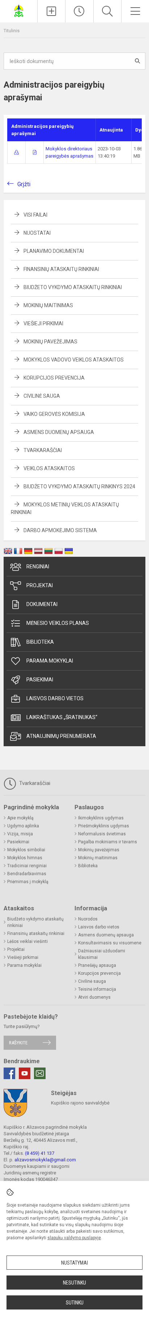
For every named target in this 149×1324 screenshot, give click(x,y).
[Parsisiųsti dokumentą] (16, 152)
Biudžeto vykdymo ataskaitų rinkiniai (73, 287)
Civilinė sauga (42, 396)
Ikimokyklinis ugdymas (101, 817)
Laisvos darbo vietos (55, 698)
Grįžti (23, 184)
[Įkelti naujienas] (51, 11)
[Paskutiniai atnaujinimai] (79, 11)
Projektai (39, 585)
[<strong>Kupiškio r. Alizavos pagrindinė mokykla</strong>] (19, 10)
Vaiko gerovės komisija (54, 414)
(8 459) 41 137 (39, 1153)
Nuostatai (37, 233)
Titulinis (12, 30)
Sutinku (75, 1303)
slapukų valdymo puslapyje (74, 1237)
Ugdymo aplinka (23, 825)
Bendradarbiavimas (26, 873)
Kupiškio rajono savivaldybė (80, 1103)
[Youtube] (24, 1073)
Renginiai (37, 566)
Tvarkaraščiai (43, 450)
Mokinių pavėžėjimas (50, 341)
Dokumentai (42, 604)
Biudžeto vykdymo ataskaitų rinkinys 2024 (79, 486)
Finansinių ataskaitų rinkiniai (61, 269)
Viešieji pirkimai (43, 323)
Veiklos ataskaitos (49, 468)
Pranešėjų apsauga (97, 965)
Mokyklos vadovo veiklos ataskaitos (74, 360)
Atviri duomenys (94, 997)
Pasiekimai (39, 679)
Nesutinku (74, 1283)
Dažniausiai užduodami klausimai (101, 954)
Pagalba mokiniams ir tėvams (107, 841)
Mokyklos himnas (24, 857)
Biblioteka (40, 642)
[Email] (40, 1073)
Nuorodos (88, 919)
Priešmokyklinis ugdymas (103, 825)
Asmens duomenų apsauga (59, 432)
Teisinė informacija (97, 989)
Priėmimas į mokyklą (27, 881)
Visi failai (35, 215)
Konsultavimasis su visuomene (109, 942)
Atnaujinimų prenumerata (61, 736)
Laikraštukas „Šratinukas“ (61, 717)
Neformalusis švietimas (102, 833)
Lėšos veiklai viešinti (27, 941)
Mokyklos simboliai (26, 849)
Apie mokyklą (20, 817)
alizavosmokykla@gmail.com (45, 1159)
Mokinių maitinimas (48, 305)
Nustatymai (74, 1263)
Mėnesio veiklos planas (57, 623)
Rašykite (18, 1042)
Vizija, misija (20, 833)
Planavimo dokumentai (54, 251)
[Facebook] (9, 1073)
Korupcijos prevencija (54, 378)
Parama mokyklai (49, 661)
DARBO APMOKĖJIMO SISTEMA (60, 530)
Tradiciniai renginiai (27, 865)
